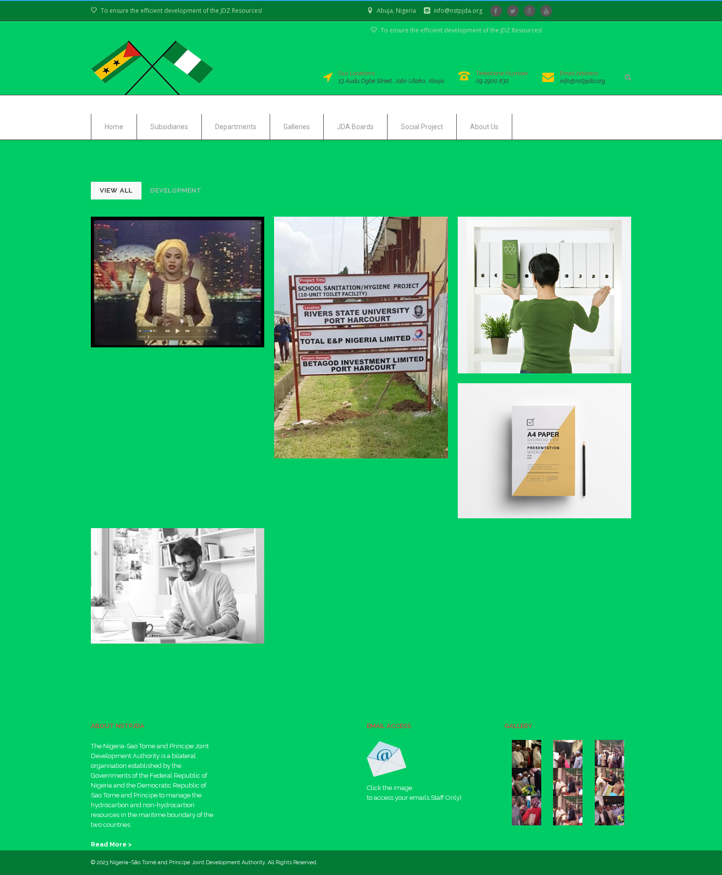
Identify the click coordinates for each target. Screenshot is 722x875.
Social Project (422, 127)
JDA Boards (355, 127)
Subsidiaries (169, 127)
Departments (235, 127)
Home (114, 127)
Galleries (296, 127)
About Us (484, 127)
